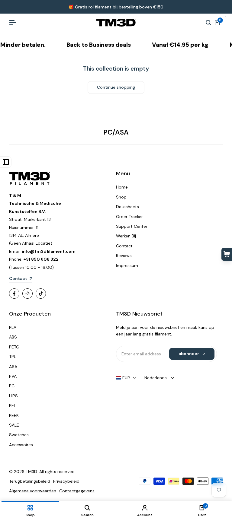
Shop (121, 197)
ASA (13, 366)
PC (11, 386)
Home (122, 187)
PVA (13, 376)
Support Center (131, 226)
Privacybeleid (66, 481)
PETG (14, 347)
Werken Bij (126, 236)
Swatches (19, 434)
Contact (124, 246)
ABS (13, 337)
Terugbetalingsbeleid (29, 481)
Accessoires (21, 444)
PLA (12, 327)
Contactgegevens (77, 491)
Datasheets (127, 206)
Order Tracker (129, 216)
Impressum (127, 265)
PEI (12, 405)
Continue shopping (116, 87)
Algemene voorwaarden (32, 491)
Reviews (124, 255)
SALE (14, 425)
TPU (13, 356)
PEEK (14, 415)
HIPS (13, 396)
